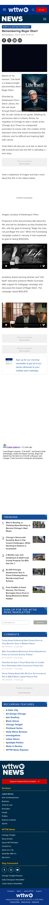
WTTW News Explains (17, 749)
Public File (35, 902)
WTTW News (7, 34)
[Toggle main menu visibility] (4, 9)
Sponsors (6, 857)
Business (5, 801)
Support (39, 891)
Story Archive (7, 838)
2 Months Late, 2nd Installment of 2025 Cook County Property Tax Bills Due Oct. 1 (17, 559)
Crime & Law (7, 805)
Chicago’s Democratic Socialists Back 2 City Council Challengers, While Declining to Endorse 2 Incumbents (18, 543)
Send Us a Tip (8, 850)
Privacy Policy (15, 902)
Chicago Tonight (14, 724)
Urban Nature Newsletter (12, 883)
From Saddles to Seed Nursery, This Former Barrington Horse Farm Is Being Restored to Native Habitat (17, 593)
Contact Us (6, 846)
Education (6, 808)
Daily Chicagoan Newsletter (13, 879)
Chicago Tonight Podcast (12, 875)
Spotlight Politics (14, 742)
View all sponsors (24, 164)
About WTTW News (10, 842)
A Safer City (12, 710)
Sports (4, 823)
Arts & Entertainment (16, 26)
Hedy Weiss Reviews (16, 731)
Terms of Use (25, 902)
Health (4, 812)
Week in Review (14, 746)
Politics (5, 816)
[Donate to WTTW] (24, 895)
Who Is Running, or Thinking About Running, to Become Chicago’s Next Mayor (18, 526)
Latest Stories (7, 794)
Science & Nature (9, 820)
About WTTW (28, 891)
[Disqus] (24, 409)
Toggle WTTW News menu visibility (46, 19)
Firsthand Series (14, 728)
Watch (19, 891)
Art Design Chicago (16, 713)
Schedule (10, 891)
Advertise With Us (9, 853)
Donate (41, 9)
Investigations (13, 735)
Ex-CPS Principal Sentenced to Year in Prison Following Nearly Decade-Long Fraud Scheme (16, 575)
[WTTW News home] (12, 18)
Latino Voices (13, 739)
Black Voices (12, 721)
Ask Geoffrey (12, 717)
